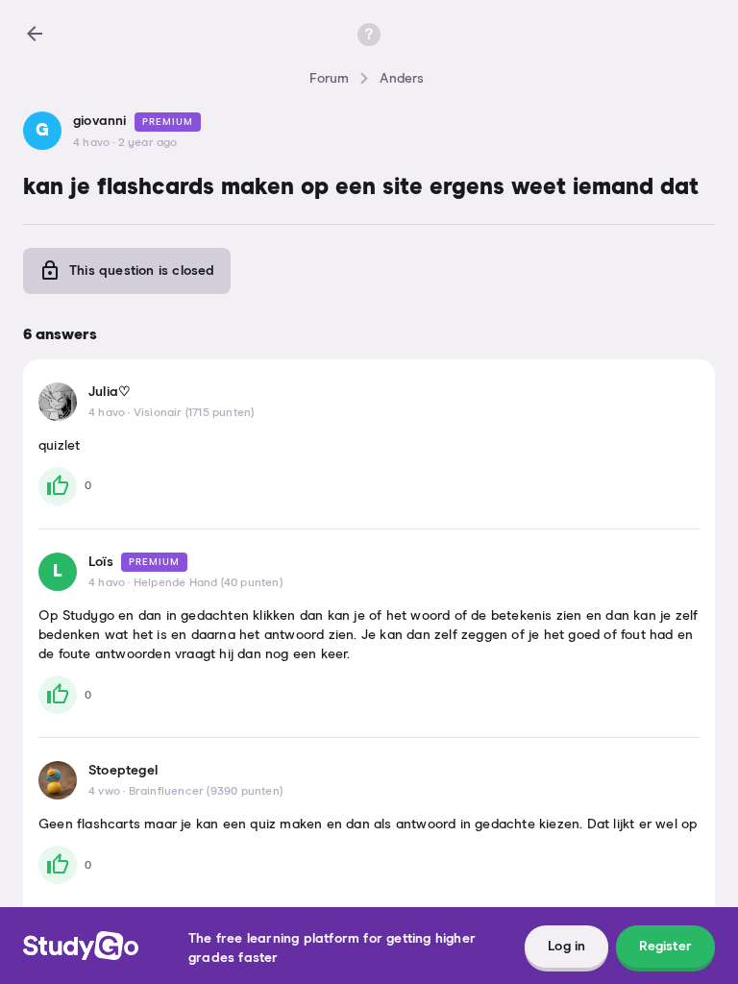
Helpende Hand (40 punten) (208, 583)
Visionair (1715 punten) (194, 413)
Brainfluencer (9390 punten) (206, 792)
